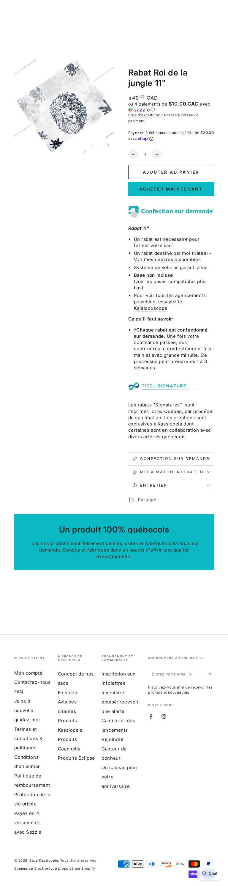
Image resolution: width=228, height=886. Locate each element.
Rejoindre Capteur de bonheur (114, 748)
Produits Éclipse (76, 758)
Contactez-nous (32, 682)
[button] (171, 106)
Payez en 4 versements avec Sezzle (28, 822)
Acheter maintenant (171, 188)
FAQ (18, 692)
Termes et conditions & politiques (28, 738)
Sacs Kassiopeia (43, 860)
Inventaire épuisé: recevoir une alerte (120, 702)
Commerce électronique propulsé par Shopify (54, 868)
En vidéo (67, 692)
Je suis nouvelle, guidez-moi (27, 710)
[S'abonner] (211, 674)
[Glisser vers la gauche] (93, 145)
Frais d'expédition (144, 115)
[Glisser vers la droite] (107, 145)
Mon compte (28, 673)
